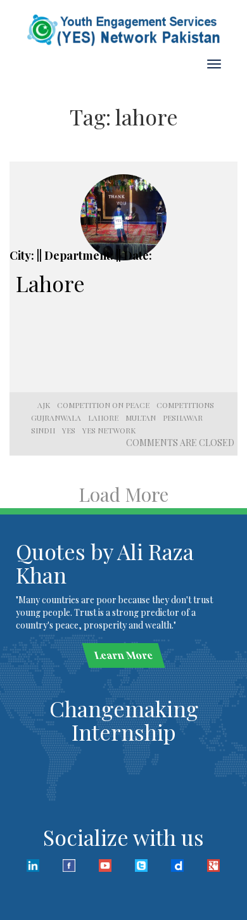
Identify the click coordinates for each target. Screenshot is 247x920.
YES (68, 430)
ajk (43, 405)
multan (140, 417)
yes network (109, 430)
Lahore (50, 283)
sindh (43, 430)
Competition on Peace (103, 405)
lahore (103, 417)
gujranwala (56, 417)
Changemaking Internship (123, 720)
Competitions (185, 405)
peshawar (183, 417)
